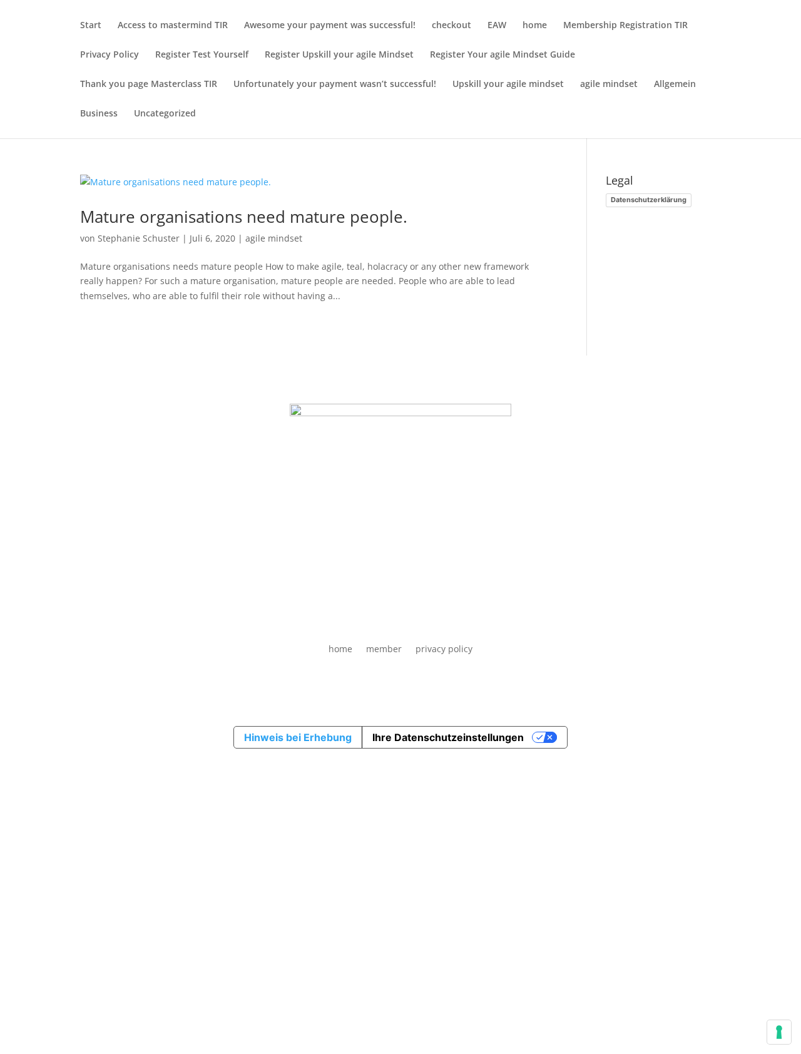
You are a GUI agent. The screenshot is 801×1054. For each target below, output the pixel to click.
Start (90, 26)
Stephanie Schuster (139, 238)
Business (99, 114)
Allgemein (675, 84)
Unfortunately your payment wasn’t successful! (334, 84)
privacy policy (444, 649)
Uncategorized (165, 114)
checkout (451, 26)
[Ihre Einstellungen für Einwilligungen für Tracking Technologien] (779, 1032)
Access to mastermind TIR (173, 26)
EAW (496, 26)
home (535, 26)
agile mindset (609, 84)
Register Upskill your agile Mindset (339, 55)
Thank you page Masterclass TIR (148, 84)
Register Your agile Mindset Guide (502, 55)
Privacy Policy (109, 55)
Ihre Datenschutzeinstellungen (448, 737)
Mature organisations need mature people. (243, 216)
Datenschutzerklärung (648, 199)
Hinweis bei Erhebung (298, 737)
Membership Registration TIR (625, 26)
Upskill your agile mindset (508, 84)
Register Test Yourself (201, 55)
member (384, 649)
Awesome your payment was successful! (330, 26)
